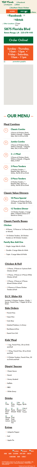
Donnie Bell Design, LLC (29, 466)
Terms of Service (5, 464)
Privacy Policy (28, 463)
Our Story (22, 453)
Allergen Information (19, 463)
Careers (29, 453)
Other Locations (9, 23)
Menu (10, 453)
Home (5, 453)
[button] (18, 80)
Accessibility (28, 461)
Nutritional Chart (9, 463)
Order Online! (18, 40)
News (18, 457)
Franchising (12, 457)
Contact (24, 457)
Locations (15, 453)
